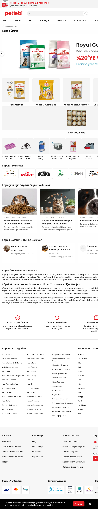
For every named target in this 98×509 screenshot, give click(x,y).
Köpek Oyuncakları (59, 374)
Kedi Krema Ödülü (9, 409)
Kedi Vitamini (32, 363)
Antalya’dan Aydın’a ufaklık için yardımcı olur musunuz (59, 248)
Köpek (18, 20)
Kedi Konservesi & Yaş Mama (13, 376)
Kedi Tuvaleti (7, 392)
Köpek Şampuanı (58, 390)
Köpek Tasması (58, 382)
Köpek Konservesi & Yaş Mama (61, 360)
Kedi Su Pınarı (7, 401)
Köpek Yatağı (57, 386)
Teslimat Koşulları (70, 451)
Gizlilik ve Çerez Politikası (73, 467)
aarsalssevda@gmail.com (60, 257)
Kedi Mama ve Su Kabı (36, 354)
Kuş (31, 20)
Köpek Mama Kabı (59, 378)
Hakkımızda (7, 441)
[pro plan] (9, 174)
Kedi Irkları (36, 451)
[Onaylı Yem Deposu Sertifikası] (70, 490)
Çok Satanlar (81, 20)
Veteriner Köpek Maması (61, 411)
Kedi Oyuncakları (8, 388)
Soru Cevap (37, 446)
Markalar (62, 20)
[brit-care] (76, 174)
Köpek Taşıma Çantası (61, 369)
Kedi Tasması (32, 367)
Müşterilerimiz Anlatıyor (12, 456)
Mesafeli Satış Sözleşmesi (74, 446)
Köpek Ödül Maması (60, 365)
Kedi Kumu (6, 371)
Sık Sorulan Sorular (71, 441)
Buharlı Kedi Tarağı (34, 397)
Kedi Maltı (31, 392)
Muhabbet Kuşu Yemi (60, 399)
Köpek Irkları (37, 456)
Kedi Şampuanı (33, 388)
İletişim (5, 462)
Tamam (78, 504)
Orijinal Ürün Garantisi (11, 446)
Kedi (5, 20)
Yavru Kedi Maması (9, 359)
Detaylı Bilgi (48, 505)
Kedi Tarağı (31, 376)
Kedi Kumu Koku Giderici (36, 359)
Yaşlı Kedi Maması (34, 409)
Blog (34, 441)
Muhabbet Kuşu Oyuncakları (63, 403)
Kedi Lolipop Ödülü (59, 416)
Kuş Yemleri (56, 394)
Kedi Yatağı (31, 371)
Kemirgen (45, 20)
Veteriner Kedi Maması (60, 407)
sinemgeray (16, 254)
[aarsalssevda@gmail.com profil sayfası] (45, 248)
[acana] (43, 174)
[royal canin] (26, 174)
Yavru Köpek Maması (35, 405)
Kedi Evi (30, 384)
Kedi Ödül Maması (9, 380)
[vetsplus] (59, 174)
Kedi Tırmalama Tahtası (11, 397)
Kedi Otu (30, 380)
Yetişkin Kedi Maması (10, 367)
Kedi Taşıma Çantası (10, 384)
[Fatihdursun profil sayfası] (83, 248)
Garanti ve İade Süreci (72, 456)
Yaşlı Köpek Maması (35, 413)
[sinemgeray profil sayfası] (6, 248)
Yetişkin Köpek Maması (61, 354)
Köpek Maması (33, 401)
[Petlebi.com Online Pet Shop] (13, 13)
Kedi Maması (7, 354)
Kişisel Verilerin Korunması (74, 462)
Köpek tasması (19, 246)
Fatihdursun (92, 254)
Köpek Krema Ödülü (9, 413)
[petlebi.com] (3, 26)
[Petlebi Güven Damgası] (56, 490)
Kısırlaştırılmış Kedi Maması (12, 363)
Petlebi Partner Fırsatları (12, 451)
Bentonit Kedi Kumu (9, 405)
